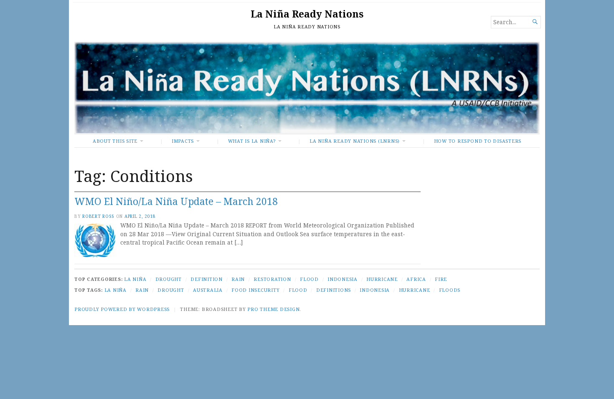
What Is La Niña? (252, 141)
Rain (238, 279)
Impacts (183, 141)
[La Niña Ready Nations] (307, 87)
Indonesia (342, 279)
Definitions (333, 290)
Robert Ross (98, 216)
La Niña (135, 279)
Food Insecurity (255, 290)
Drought (168, 279)
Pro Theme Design (273, 309)
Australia (208, 290)
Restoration (272, 279)
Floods (450, 290)
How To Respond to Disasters (477, 141)
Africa (416, 279)
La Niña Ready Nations (307, 14)
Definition (206, 279)
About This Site (115, 141)
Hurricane (382, 279)
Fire (441, 279)
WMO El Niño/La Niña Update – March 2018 (176, 201)
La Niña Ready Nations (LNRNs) (355, 141)
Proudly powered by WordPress (122, 309)
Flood (309, 279)
